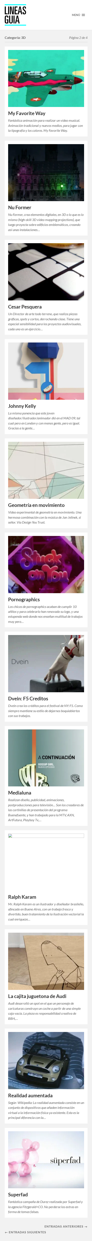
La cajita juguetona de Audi (37, 996)
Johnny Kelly (22, 406)
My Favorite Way (26, 113)
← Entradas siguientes (25, 1232)
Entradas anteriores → (66, 1226)
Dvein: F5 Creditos (28, 698)
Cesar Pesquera (25, 307)
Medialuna (19, 793)
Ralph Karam (22, 897)
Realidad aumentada (30, 1095)
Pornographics (24, 599)
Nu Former (19, 207)
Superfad (18, 1194)
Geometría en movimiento (36, 505)
